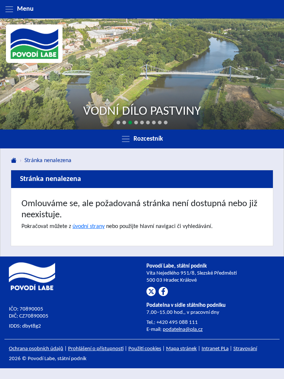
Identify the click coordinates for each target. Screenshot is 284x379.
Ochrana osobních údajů (36, 349)
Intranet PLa (215, 349)
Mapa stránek (181, 349)
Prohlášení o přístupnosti (96, 349)
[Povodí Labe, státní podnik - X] (151, 291)
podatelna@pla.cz (183, 329)
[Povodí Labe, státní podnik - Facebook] (163, 291)
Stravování (245, 349)
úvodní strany (88, 226)
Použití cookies (144, 349)
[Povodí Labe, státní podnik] (34, 44)
